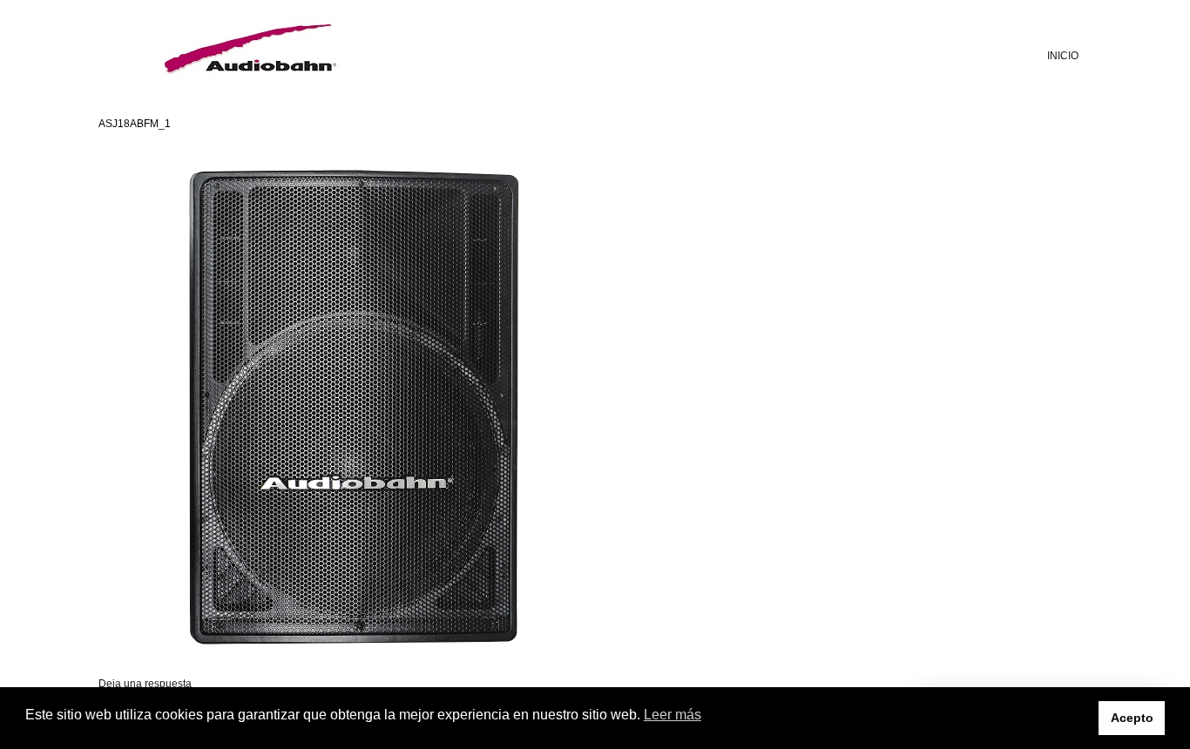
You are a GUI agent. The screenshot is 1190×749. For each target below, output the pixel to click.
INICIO (1062, 56)
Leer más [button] (672, 714)
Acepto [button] (1132, 718)
